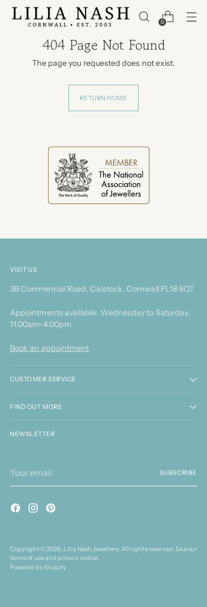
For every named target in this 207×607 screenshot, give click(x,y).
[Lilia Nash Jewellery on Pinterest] (52, 509)
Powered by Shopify (38, 567)
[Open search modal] (143, 17)
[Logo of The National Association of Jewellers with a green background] (99, 175)
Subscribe (178, 472)
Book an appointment (49, 348)
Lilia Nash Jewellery (90, 549)
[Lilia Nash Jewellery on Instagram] (34, 509)
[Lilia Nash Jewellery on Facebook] (16, 509)
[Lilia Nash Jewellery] (71, 17)
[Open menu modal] (191, 17)
